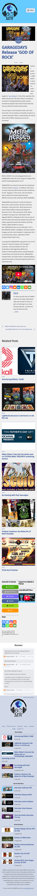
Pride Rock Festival (10, 570)
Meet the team (11, 726)
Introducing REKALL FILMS (13, 379)
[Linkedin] (18, 287)
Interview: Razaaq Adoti (23, 795)
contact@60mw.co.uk (28, 888)
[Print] (25, 287)
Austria (16, 188)
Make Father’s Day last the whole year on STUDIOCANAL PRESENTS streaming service (18, 456)
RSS (11, 610)
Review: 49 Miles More (22, 838)
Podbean (11, 587)
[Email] (29, 287)
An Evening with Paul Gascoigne (15, 495)
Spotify (11, 606)
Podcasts (20, 726)
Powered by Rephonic (28, 697)
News (21, 62)
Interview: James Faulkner (23, 802)
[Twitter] (7, 287)
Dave (15, 62)
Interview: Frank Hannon (23, 808)
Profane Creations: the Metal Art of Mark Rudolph (24, 775)
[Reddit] (14, 287)
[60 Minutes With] (10, 20)
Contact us (20, 729)
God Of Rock (13, 96)
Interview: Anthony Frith (23, 788)
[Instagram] (11, 287)
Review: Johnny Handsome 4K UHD (24, 846)
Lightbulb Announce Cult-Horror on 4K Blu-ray (23, 744)
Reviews (31, 726)
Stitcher (11, 596)
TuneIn (11, 601)
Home (3, 726)
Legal (13, 729)
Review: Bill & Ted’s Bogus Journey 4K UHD (24, 861)
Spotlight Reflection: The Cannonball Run (19, 329)
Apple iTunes (11, 591)
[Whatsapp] (22, 287)
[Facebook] (3, 287)
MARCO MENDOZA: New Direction (15, 326)
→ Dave (15, 311)
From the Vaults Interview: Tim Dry (23, 816)
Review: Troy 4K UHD (22, 853)
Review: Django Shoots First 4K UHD (24, 830)
